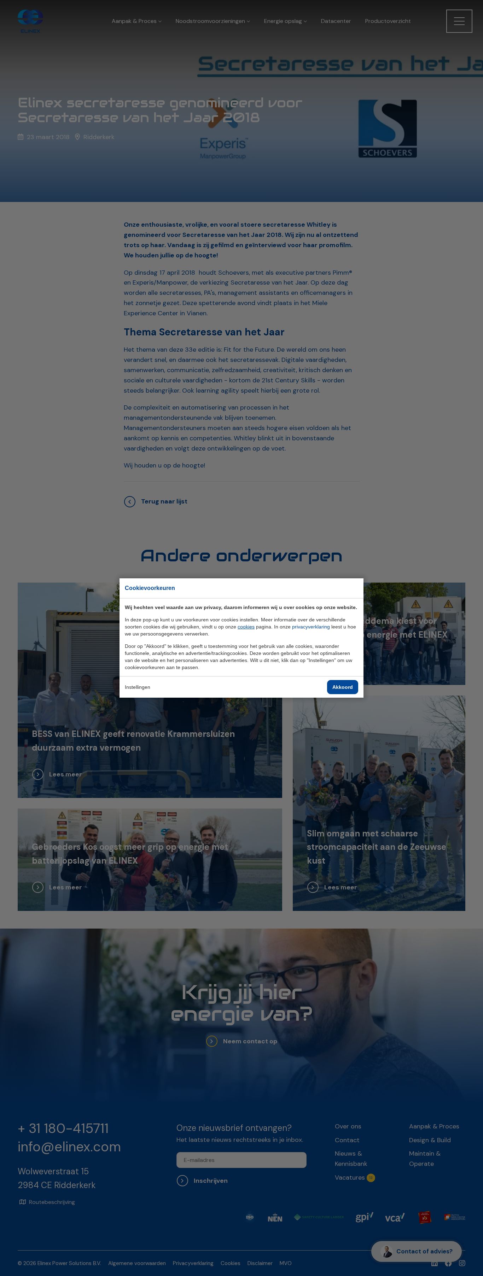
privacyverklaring (311, 627)
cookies (246, 627)
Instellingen (137, 687)
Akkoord (342, 687)
